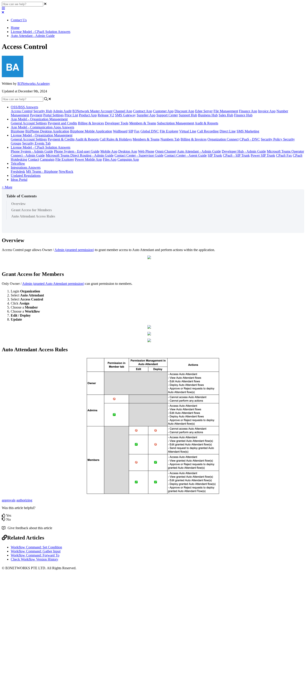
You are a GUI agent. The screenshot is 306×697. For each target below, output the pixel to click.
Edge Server (204, 111)
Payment (36, 115)
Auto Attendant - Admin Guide (33, 36)
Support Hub (188, 115)
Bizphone (17, 131)
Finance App (248, 111)
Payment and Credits (62, 123)
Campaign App (128, 159)
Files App (109, 159)
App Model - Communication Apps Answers (42, 127)
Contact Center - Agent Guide (185, 155)
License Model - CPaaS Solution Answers (40, 32)
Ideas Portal (19, 179)
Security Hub (42, 111)
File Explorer (169, 131)
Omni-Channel (165, 151)
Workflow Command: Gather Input (35, 551)
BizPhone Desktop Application (47, 131)
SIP (130, 131)
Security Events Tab (36, 143)
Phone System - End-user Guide (76, 151)
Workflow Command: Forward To (35, 555)
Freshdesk (18, 171)
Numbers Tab (170, 139)
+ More (7, 187)
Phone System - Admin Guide (32, 151)
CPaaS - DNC (249, 139)
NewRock (66, 171)
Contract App (142, 111)
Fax (137, 131)
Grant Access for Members (31, 210)
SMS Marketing (248, 131)
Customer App (163, 111)
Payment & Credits (61, 139)
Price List (71, 115)
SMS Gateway (125, 115)
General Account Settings (29, 123)
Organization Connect (223, 139)
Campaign (47, 159)
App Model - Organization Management (39, 119)
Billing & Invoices (91, 123)
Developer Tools (116, 123)
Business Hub (208, 115)
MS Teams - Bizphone (42, 171)
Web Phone (146, 151)
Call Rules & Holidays (116, 139)
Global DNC (149, 131)
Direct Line (228, 131)
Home (15, 28)
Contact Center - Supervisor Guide (139, 155)
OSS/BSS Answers (24, 107)
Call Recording (208, 131)
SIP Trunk (215, 155)
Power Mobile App (88, 159)
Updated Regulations (26, 175)
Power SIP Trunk (263, 155)
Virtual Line (187, 131)
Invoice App (267, 111)
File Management (225, 111)
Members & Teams (142, 123)
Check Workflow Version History (34, 559)
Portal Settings (53, 115)
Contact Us (19, 20)
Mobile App (108, 151)
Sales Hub (226, 115)
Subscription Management (175, 123)
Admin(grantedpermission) (74, 250)
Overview (18, 204)
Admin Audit (62, 111)
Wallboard (120, 131)
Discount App (184, 111)
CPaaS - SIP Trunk (236, 155)
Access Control (21, 111)
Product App (88, 115)
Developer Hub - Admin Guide (244, 151)
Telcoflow (18, 163)
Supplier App (146, 115)
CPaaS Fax (284, 155)
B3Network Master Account (92, 111)
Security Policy (272, 139)
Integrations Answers (26, 167)
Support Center (167, 115)
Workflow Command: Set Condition (36, 547)
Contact (33, 159)
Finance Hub (243, 115)
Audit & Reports (206, 123)
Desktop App (127, 151)
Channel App (122, 111)
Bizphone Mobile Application (91, 131)
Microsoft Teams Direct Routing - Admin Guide (80, 155)
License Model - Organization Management (41, 135)
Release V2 (106, 115)
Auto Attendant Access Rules (33, 216)
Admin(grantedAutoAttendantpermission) (53, 284)
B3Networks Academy (33, 83)
